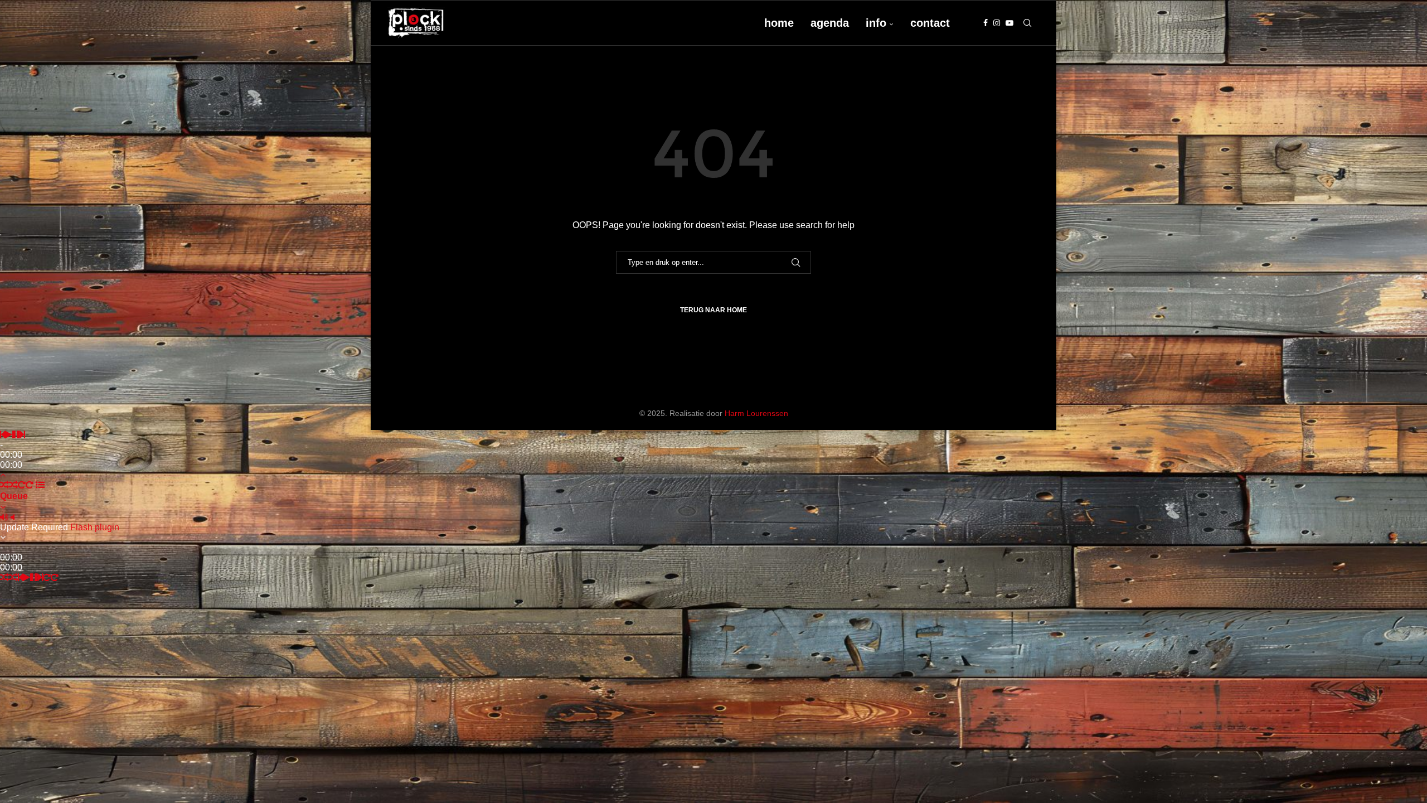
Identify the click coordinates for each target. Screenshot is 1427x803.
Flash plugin (94, 527)
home (779, 23)
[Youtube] (1009, 23)
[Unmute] (12, 517)
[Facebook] (985, 23)
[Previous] (2, 434)
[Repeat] (22, 485)
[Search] (1027, 23)
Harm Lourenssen (756, 413)
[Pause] (16, 434)
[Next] (22, 434)
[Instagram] (996, 23)
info (876, 23)
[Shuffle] (4, 485)
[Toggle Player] (3, 475)
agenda (829, 23)
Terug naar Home (713, 310)
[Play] (8, 434)
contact (930, 23)
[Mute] (4, 517)
